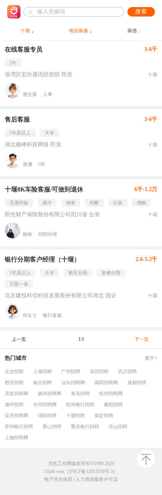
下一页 (141, 339)
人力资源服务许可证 (96, 479)
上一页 (19, 339)
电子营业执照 (58, 479)
